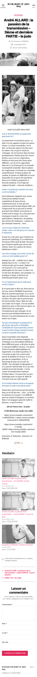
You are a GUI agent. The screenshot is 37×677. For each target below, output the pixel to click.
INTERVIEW (18, 15)
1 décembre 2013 (20, 44)
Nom (4, 624)
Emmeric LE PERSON (21, 41)
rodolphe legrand (11, 561)
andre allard (9, 558)
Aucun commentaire (20, 48)
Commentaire (7, 605)
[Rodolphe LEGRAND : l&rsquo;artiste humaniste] (18, 534)
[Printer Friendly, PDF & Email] (18, 443)
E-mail (5, 633)
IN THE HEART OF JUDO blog (18, 5)
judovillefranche (19, 558)
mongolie (29, 558)
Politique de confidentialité (11, 673)
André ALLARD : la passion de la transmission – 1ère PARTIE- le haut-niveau (16, 481)
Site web (5, 642)
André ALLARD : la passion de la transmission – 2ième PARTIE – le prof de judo (17, 514)
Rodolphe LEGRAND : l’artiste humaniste (17, 545)
